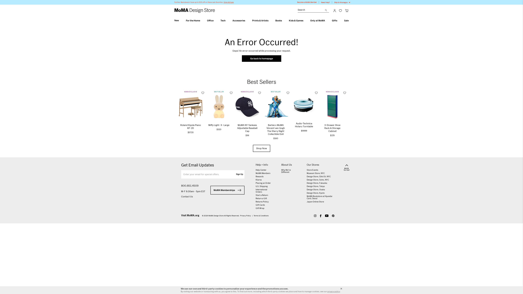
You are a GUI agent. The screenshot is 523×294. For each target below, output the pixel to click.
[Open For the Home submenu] (201, 20)
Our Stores (313, 164)
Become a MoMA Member (307, 2)
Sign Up (239, 174)
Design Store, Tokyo (316, 186)
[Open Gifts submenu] (338, 20)
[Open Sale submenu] (350, 20)
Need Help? (325, 2)
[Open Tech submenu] (227, 20)
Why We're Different (286, 171)
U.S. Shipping (262, 186)
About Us (286, 164)
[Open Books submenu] (283, 20)
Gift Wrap (260, 208)
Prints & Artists (260, 20)
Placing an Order (263, 183)
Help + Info (262, 164)
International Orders (261, 190)
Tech (223, 20)
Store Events (312, 170)
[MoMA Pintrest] (333, 216)
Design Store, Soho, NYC (318, 180)
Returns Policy (262, 201)
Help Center (261, 170)
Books (278, 20)
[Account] (334, 10)
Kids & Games (296, 20)
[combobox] (311, 10)
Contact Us (187, 196)
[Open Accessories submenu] (246, 20)
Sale (346, 20)
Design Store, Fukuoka (317, 183)
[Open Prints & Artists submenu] (269, 20)
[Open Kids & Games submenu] (304, 20)
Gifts (334, 20)
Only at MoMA (317, 20)
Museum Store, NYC (316, 173)
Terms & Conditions (261, 216)
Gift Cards (260, 205)
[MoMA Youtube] (327, 216)
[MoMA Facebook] (321, 216)
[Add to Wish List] (203, 93)
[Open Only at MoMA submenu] (326, 20)
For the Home (193, 20)
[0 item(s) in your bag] (347, 11)
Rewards (260, 176)
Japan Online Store (315, 201)
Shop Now (261, 148)
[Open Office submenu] (215, 20)
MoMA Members (263, 173)
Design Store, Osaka (316, 189)
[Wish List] (340, 10)
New (176, 20)
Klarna (259, 180)
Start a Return (262, 195)
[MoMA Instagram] (315, 216)
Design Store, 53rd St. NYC (319, 176)
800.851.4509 (189, 185)
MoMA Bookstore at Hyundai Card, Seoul (319, 197)
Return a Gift (261, 198)
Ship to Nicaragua (340, 2)
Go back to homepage (261, 58)
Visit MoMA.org (190, 215)
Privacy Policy (245, 216)
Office (210, 20)
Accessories (238, 20)
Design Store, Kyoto (316, 193)
